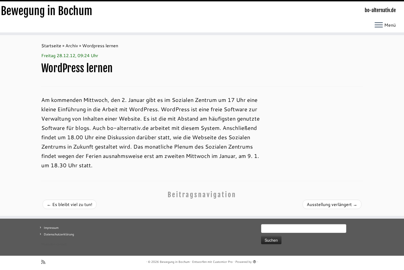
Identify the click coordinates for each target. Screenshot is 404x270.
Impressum (51, 228)
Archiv (71, 45)
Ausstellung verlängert (332, 204)
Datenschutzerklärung (59, 234)
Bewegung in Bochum (46, 11)
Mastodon (48, 244)
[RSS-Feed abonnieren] (45, 262)
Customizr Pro (223, 262)
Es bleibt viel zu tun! (69, 204)
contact (61, 244)
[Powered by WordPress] (254, 261)
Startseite (51, 45)
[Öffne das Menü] (379, 25)
